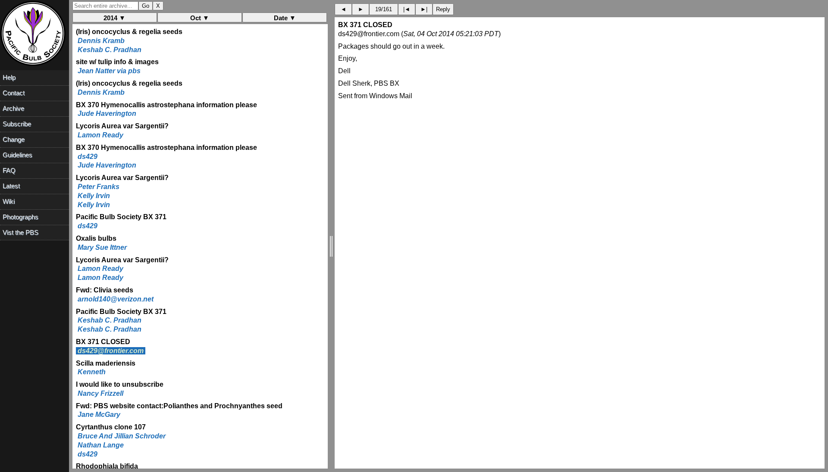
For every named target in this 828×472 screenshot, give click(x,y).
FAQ (9, 170)
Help (9, 77)
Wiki (9, 201)
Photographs (20, 216)
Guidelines (17, 154)
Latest (11, 185)
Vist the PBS (20, 232)
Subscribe (17, 123)
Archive (13, 108)
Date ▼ (285, 18)
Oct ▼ (199, 18)
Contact (14, 92)
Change (14, 139)
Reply (443, 9)
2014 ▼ (114, 18)
